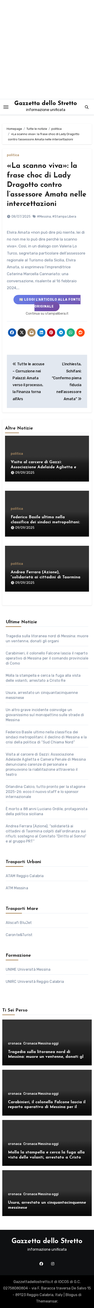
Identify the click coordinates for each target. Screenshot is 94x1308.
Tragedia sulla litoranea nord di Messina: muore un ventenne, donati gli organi (46, 1057)
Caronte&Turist (19, 935)
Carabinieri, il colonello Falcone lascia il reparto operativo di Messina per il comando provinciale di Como (47, 658)
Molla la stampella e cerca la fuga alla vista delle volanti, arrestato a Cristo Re (46, 1157)
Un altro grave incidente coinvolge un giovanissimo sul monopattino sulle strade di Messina (45, 715)
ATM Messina (17, 888)
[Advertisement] (47, 49)
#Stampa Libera (64, 217)
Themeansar (46, 1301)
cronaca (14, 1043)
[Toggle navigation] (6, 107)
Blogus (71, 1295)
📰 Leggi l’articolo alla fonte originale (50, 303)
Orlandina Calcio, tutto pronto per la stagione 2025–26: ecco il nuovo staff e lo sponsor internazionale (45, 791)
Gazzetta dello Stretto (45, 103)
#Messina (44, 217)
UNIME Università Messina (28, 969)
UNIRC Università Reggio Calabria (35, 981)
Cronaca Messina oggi (41, 1043)
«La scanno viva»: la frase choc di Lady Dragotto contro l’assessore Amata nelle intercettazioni (46, 185)
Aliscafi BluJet (19, 922)
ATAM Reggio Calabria (25, 876)
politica (13, 155)
